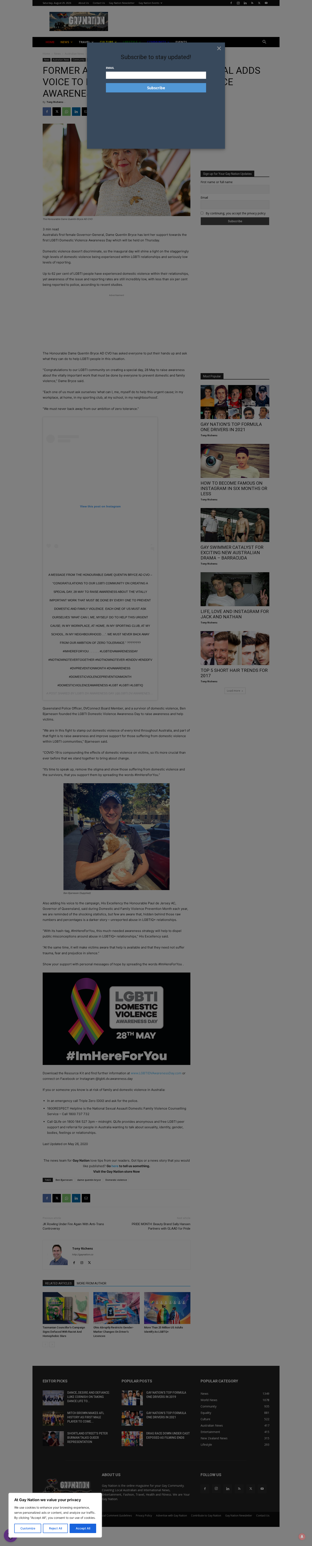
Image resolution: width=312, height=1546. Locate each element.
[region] (55, 1515)
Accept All (83, 1528)
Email (110, 68)
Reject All (55, 1528)
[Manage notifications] (302, 1536)
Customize (27, 1528)
